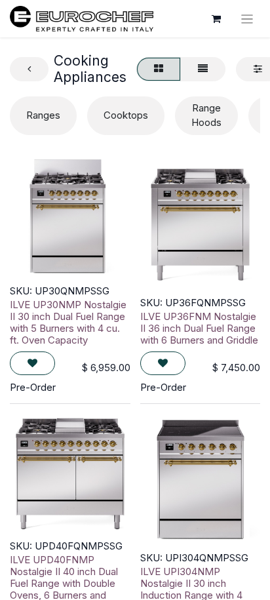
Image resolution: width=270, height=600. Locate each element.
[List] (202, 69)
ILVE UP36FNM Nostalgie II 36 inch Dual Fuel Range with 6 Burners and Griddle (199, 328)
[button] (32, 363)
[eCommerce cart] (216, 19)
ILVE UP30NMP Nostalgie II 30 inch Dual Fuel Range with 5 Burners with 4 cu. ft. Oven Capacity (68, 322)
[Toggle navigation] (247, 18)
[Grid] (158, 69)
